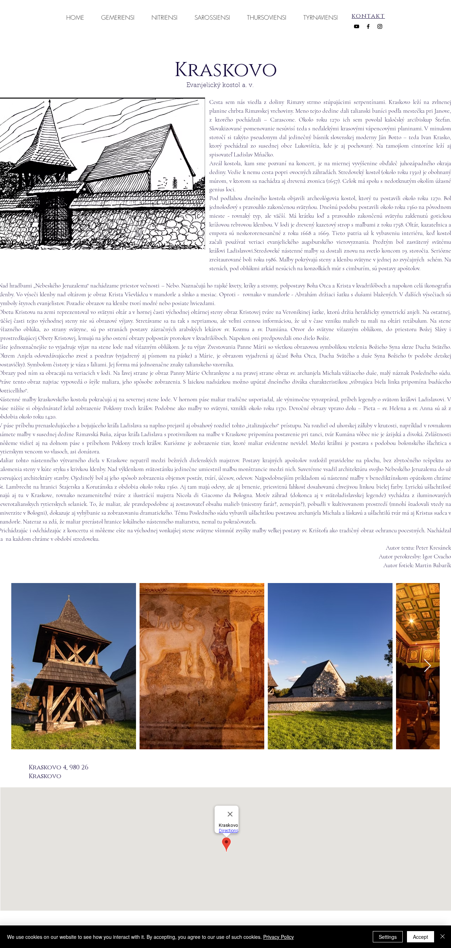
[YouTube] (356, 26)
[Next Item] (428, 666)
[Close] (442, 936)
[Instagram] (380, 26)
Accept (420, 936)
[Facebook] (368, 26)
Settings (388, 936)
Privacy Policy (278, 936)
